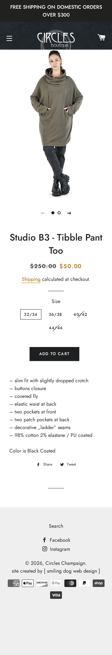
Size (56, 301)
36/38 (56, 314)
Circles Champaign (65, 563)
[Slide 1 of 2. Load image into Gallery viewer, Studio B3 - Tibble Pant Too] (53, 213)
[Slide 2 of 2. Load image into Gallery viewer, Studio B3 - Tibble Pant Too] (59, 213)
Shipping (31, 279)
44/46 (56, 328)
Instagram (59, 549)
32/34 (31, 314)
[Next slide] (69, 213)
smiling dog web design (72, 570)
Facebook (59, 540)
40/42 (80, 314)
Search (56, 526)
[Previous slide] (43, 213)
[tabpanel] (56, 123)
